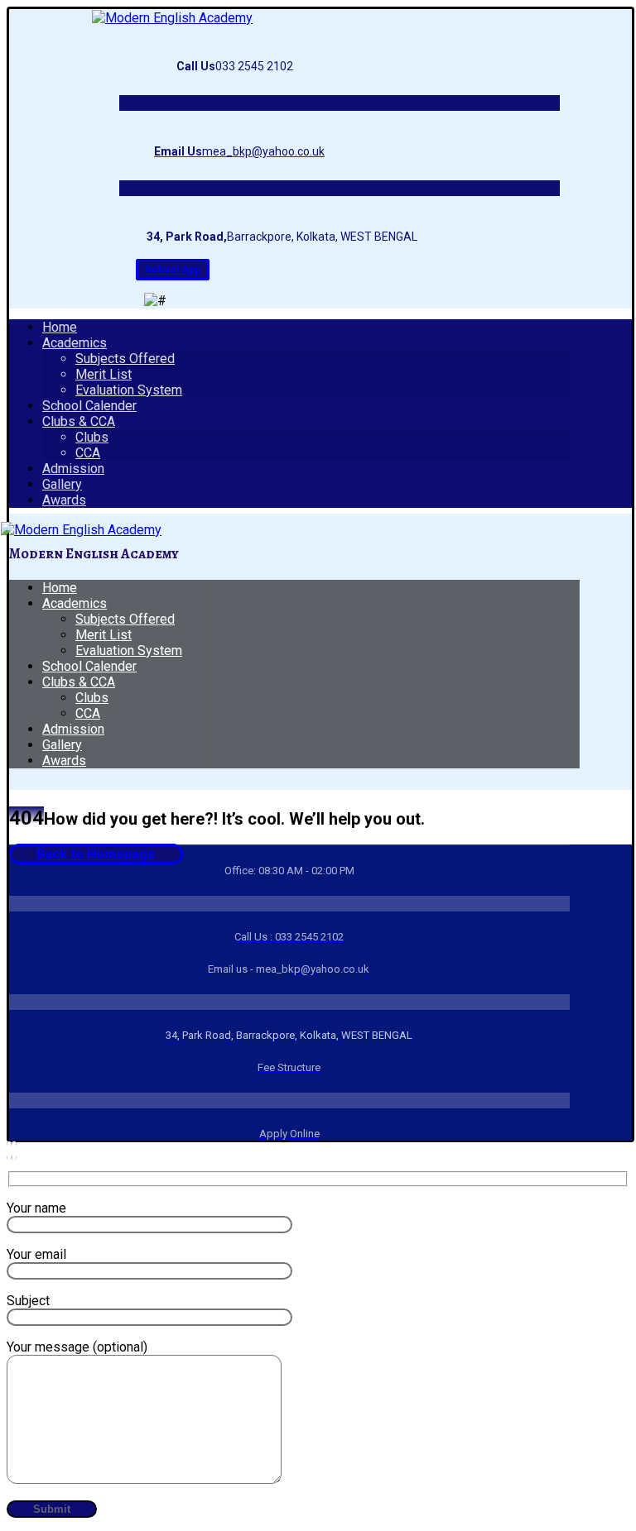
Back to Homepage (96, 854)
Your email (36, 1254)
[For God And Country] (172, 18)
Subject (28, 1301)
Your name (36, 1208)
